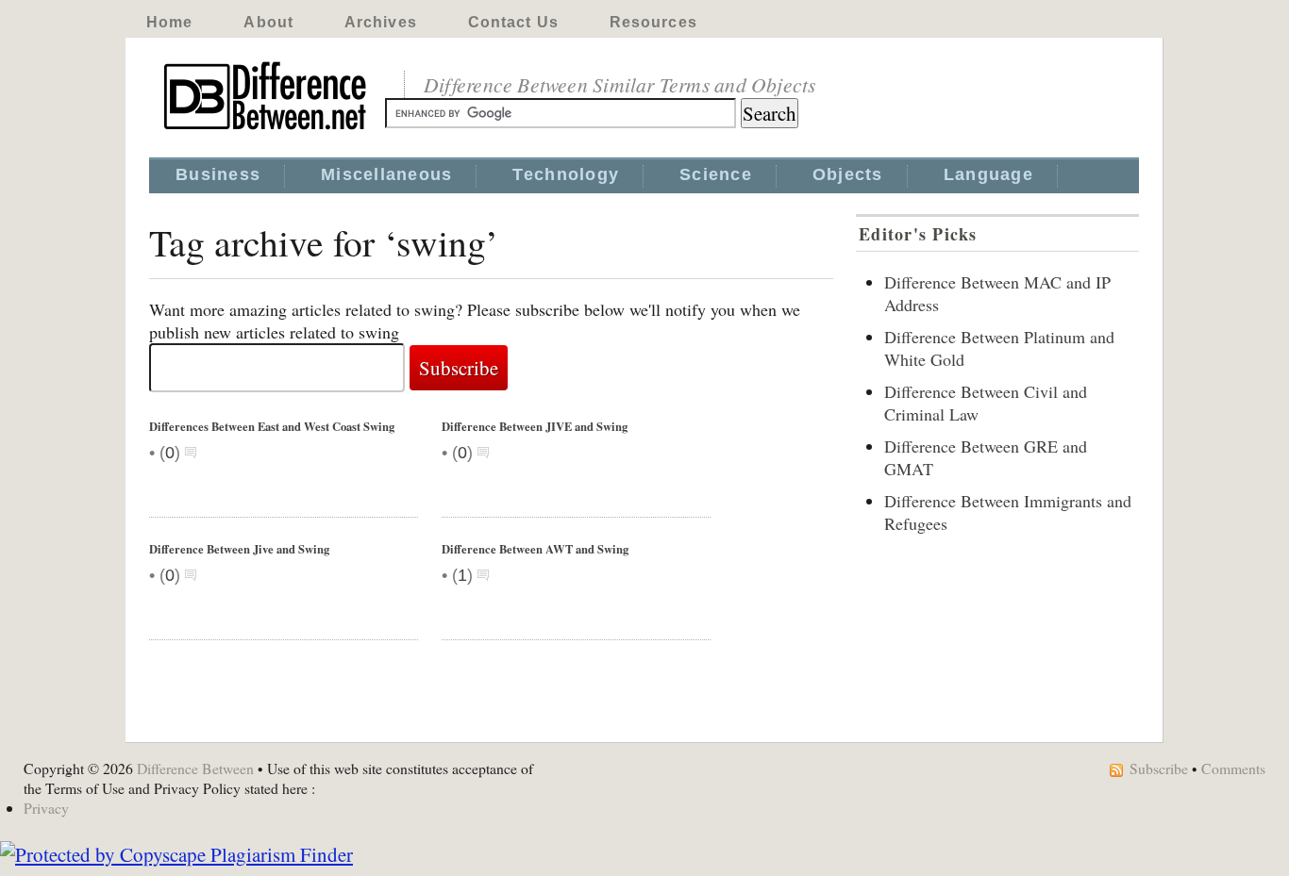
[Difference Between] (267, 130)
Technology (565, 174)
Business (218, 174)
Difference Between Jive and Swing (239, 548)
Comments (1233, 768)
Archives (380, 22)
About (268, 22)
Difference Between (195, 768)
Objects (847, 174)
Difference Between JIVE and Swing (535, 426)
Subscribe (1159, 768)
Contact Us (513, 22)
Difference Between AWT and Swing (535, 548)
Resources (653, 22)
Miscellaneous (386, 174)
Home (169, 22)
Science (715, 174)
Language (988, 174)
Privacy (46, 808)
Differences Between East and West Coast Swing (271, 426)
